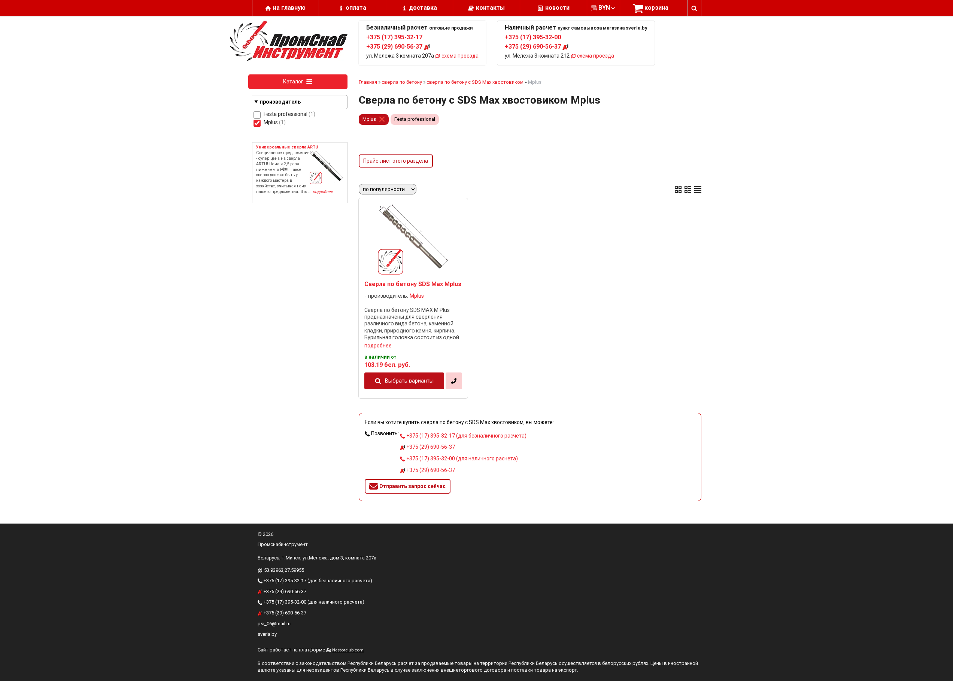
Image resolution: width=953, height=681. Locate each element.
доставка (423, 7)
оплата (356, 7)
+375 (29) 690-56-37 (395, 46)
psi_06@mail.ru (274, 623)
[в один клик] (454, 380)
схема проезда (459, 56)
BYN (604, 7)
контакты (490, 7)
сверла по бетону (402, 82)
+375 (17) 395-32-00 (533, 37)
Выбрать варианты (409, 380)
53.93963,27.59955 (284, 570)
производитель (280, 102)
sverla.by (267, 634)
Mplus (369, 119)
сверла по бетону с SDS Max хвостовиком (475, 82)
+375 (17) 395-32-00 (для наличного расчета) (461, 458)
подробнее (378, 346)
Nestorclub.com (348, 650)
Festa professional (414, 119)
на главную (289, 7)
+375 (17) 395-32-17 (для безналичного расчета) (465, 436)
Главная (368, 82)
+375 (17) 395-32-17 (394, 37)
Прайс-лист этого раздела (395, 161)
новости (557, 7)
